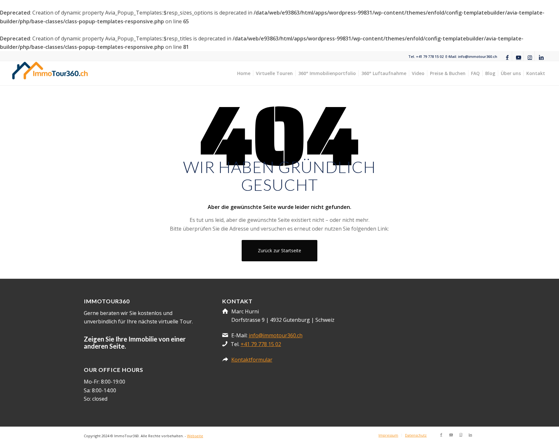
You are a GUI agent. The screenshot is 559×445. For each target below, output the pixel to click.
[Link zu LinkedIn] (541, 56)
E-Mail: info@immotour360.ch (471, 56)
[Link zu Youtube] (518, 56)
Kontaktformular (251, 359)
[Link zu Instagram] (529, 56)
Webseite (195, 435)
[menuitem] (426, 56)
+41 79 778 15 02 (261, 344)
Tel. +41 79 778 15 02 (426, 56)
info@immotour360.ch (275, 335)
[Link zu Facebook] (507, 56)
